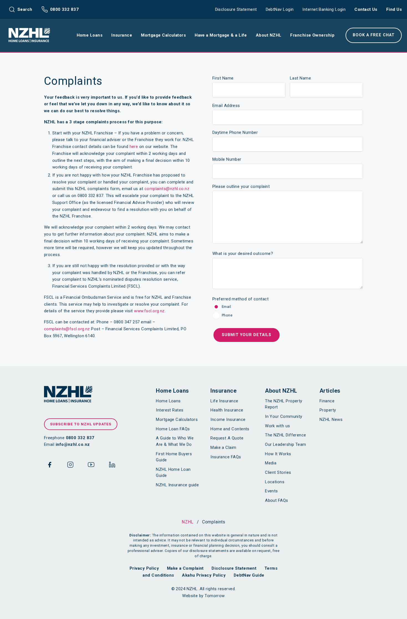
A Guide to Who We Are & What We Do (175, 441)
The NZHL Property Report (283, 404)
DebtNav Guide (249, 575)
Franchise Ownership (312, 35)
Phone (227, 315)
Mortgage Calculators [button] (163, 35)
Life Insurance (224, 400)
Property (328, 410)
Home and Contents (229, 428)
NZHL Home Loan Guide (173, 472)
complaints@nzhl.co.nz (167, 188)
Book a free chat (374, 35)
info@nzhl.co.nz (73, 444)
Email (226, 307)
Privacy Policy (144, 568)
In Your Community (283, 416)
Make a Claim (223, 447)
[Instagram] (70, 465)
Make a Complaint (185, 568)
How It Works (278, 453)
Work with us (277, 425)
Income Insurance (227, 419)
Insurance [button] (121, 35)
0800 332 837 (64, 9)
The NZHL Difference (285, 435)
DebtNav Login (280, 9)
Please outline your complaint (241, 186)
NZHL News (331, 419)
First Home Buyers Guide (174, 457)
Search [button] (24, 9)
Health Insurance (226, 410)
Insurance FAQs (225, 456)
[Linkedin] (112, 465)
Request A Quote (226, 438)
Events (271, 490)
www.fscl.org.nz (149, 310)
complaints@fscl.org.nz (67, 328)
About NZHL (281, 390)
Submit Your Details (246, 334)
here (134, 146)
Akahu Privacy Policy (204, 575)
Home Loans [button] (90, 35)
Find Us (394, 9)
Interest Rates (169, 410)
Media (270, 463)
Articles (330, 390)
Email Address (226, 105)
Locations (274, 481)
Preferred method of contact (240, 298)
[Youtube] (91, 465)
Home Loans (172, 390)
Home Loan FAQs (173, 428)
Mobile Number (226, 159)
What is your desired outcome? (242, 253)
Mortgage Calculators (177, 419)
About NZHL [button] (269, 35)
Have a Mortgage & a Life (221, 35)
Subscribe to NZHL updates (80, 424)
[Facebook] (49, 465)
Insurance (223, 390)
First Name (223, 78)
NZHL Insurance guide (177, 484)
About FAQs (276, 500)
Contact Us (365, 9)
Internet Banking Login (324, 9)
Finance (327, 400)
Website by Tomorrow (203, 595)
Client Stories (278, 472)
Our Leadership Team (285, 444)
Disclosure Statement (236, 9)
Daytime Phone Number (235, 132)
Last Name (300, 78)
